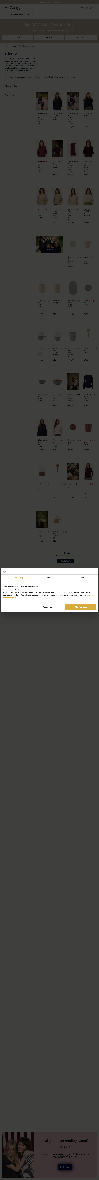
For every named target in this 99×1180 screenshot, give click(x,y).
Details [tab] (50, 578)
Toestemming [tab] (17, 578)
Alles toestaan (81, 607)
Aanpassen (47, 607)
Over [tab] (82, 578)
